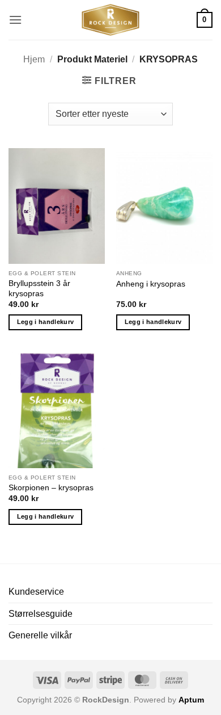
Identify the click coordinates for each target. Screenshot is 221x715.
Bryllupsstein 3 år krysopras (39, 288)
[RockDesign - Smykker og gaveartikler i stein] (110, 20)
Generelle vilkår (40, 635)
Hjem (34, 59)
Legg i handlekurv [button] (45, 321)
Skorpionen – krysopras (51, 487)
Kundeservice (36, 591)
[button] (15, 19)
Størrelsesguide (40, 614)
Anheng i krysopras (150, 284)
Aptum (191, 699)
